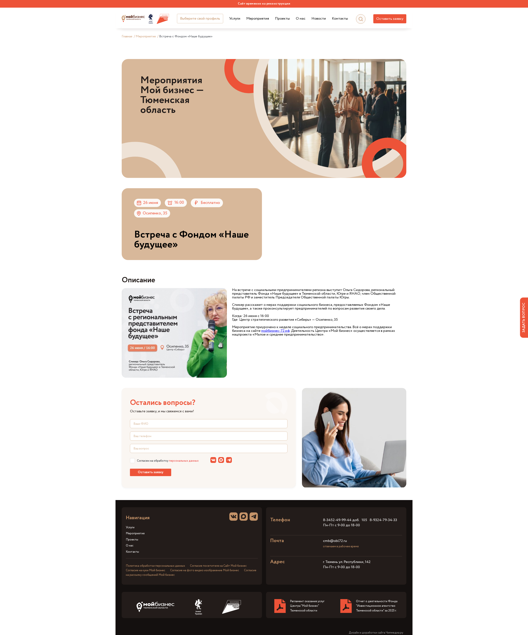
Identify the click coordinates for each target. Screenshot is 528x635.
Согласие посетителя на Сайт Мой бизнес (218, 566)
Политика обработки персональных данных (155, 566)
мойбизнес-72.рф (275, 330)
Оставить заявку (389, 18)
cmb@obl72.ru (335, 541)
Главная (127, 36)
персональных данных (184, 461)
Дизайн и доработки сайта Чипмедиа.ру (376, 633)
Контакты (340, 18)
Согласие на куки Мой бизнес (145, 570)
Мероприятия (257, 18)
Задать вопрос (523, 317)
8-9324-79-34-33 (383, 520)
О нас (300, 18)
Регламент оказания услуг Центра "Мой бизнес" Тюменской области (307, 606)
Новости (318, 18)
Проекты (282, 18)
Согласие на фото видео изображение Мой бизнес (204, 570)
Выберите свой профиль (200, 18)
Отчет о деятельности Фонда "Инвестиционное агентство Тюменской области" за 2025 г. (376, 606)
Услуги (234, 18)
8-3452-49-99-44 (337, 520)
